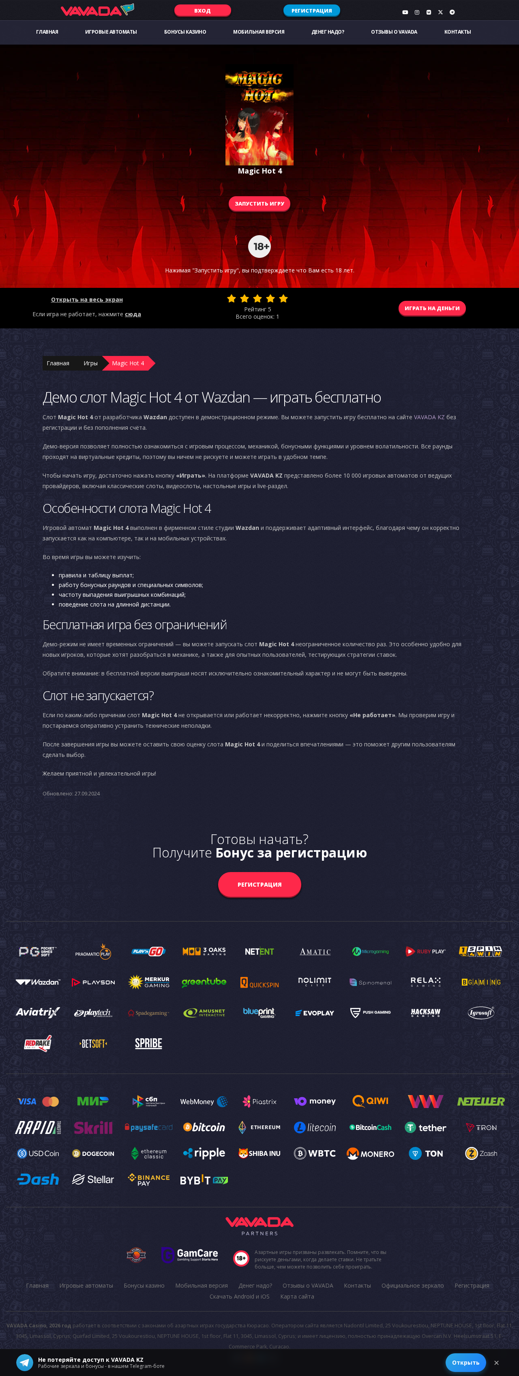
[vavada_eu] (440, 12)
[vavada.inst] (416, 12)
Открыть (466, 1362)
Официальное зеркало (413, 1285)
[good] (270, 298)
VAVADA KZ (429, 417)
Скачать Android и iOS (240, 1296)
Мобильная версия (258, 31)
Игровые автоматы (111, 31)
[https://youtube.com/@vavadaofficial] (405, 12)
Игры (91, 363)
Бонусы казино (185, 31)
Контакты (457, 31)
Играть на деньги (432, 308)
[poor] (244, 298)
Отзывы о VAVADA (394, 31)
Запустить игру (259, 203)
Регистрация (312, 10)
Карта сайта (297, 1296)
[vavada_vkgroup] (428, 12)
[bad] (231, 298)
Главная (47, 31)
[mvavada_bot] (452, 12)
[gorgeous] (283, 298)
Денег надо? (327, 31)
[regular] (257, 298)
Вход (202, 10)
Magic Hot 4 (128, 363)
